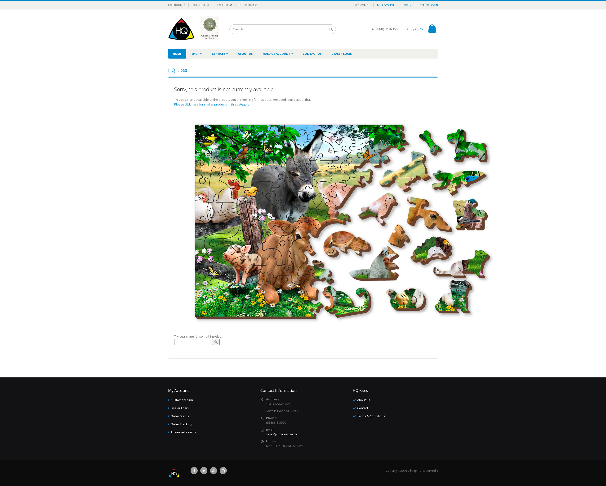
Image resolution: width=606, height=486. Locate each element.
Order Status (180, 416)
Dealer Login (428, 5)
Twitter (223, 5)
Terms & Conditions (371, 416)
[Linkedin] (213, 470)
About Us (245, 54)
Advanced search (183, 432)
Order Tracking (181, 424)
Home (177, 54)
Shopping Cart (416, 29)
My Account (385, 5)
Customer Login (182, 400)
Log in (406, 5)
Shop (196, 54)
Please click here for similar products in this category (212, 104)
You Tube (199, 5)
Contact (362, 408)
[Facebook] (194, 470)
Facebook (175, 5)
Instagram (247, 5)
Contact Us (312, 54)
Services (219, 54)
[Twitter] (203, 470)
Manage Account (277, 54)
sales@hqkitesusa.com (282, 434)
